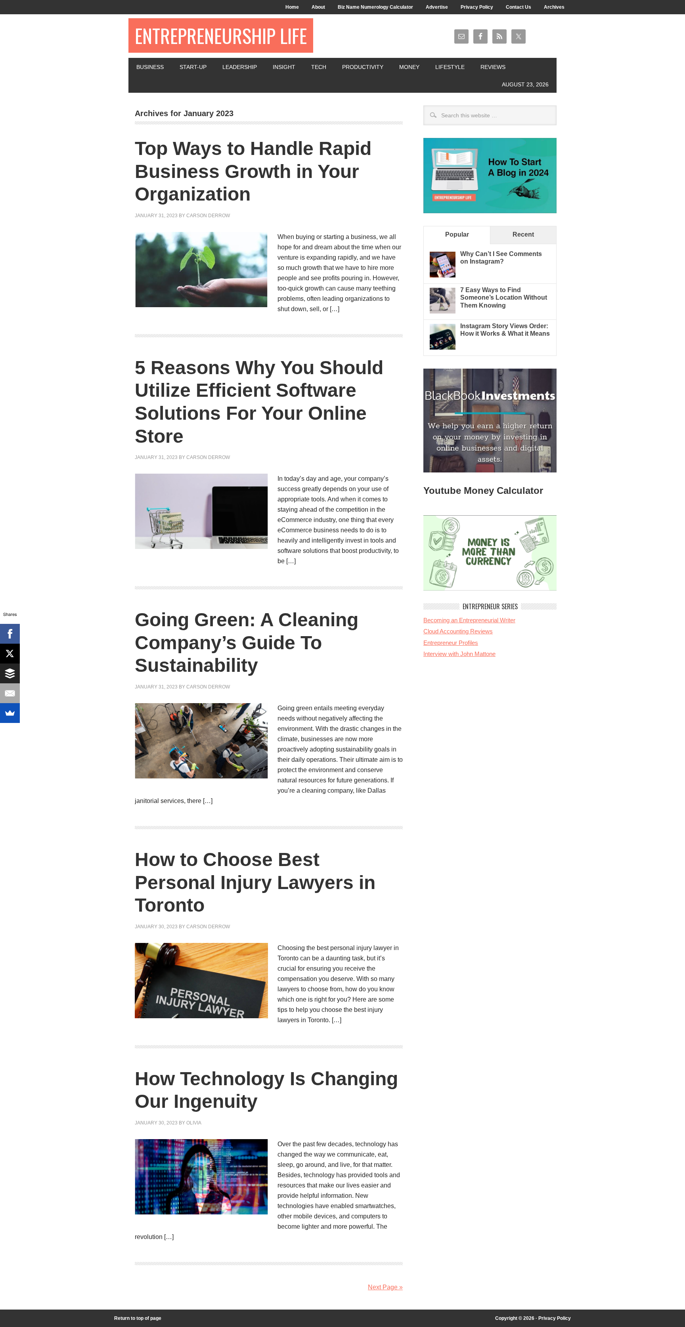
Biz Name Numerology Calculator (375, 7)
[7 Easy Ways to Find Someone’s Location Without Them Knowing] (442, 311)
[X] (10, 654)
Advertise (437, 7)
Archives (554, 7)
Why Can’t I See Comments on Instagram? (501, 257)
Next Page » (385, 1287)
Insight (284, 67)
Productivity (362, 67)
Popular (457, 234)
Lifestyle (450, 67)
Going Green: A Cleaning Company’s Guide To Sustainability (246, 642)
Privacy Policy (477, 7)
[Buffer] (10, 673)
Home (292, 7)
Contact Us (518, 7)
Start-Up (193, 67)
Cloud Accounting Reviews (458, 631)
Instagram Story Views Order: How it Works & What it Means (505, 330)
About (318, 7)
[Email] (10, 693)
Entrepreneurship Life (221, 35)
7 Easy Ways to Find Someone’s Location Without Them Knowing (503, 297)
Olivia (193, 1123)
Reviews (492, 67)
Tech (318, 67)
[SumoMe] (10, 713)
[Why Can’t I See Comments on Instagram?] (442, 275)
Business (150, 67)
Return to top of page (137, 1318)
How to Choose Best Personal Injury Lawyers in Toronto (255, 882)
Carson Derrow (208, 215)
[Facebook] (10, 634)
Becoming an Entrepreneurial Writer (469, 620)
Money (409, 67)
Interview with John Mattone (459, 653)
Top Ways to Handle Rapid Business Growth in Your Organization (253, 171)
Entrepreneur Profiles (450, 642)
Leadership (239, 67)
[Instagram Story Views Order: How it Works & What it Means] (442, 347)
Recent (523, 234)
